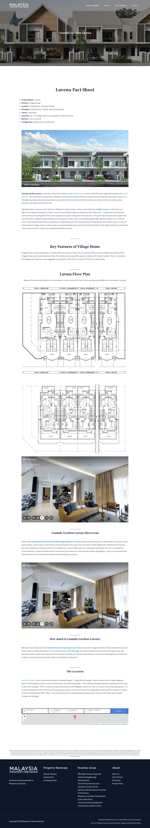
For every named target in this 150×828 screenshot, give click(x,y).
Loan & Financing (120, 5)
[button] (99, 5)
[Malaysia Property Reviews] (19, 5)
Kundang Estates (50, 780)
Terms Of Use (117, 777)
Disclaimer (116, 780)
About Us (115, 774)
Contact (134, 5)
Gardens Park (48, 777)
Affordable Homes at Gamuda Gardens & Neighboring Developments (89, 777)
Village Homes (78, 193)
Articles (106, 5)
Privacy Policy (117, 783)
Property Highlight (92, 5)
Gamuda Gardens (28, 680)
